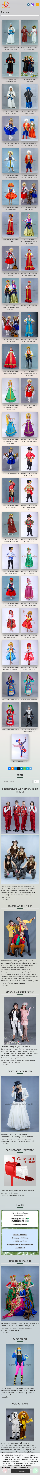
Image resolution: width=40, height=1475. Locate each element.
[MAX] (32, 4)
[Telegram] (30, 768)
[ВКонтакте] (28, 4)
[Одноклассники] (12, 768)
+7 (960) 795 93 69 (19, 1218)
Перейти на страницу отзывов (12, 1195)
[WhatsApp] (24, 768)
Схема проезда (20, 1224)
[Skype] (27, 768)
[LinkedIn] (21, 768)
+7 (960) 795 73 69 (19, 1221)
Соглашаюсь (20, 1471)
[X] (18, 768)
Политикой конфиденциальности (15, 1467)
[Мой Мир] (15, 768)
